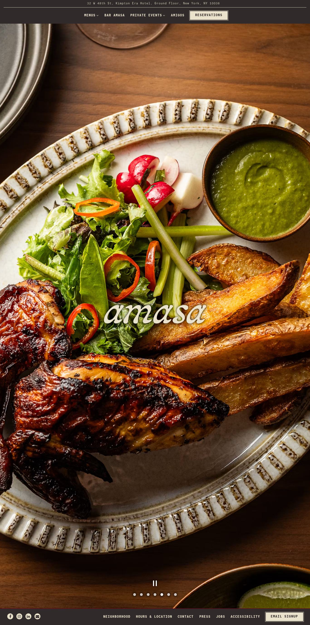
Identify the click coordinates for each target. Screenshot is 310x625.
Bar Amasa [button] (114, 15)
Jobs (220, 616)
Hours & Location (154, 616)
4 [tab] (155, 594)
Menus (91, 15)
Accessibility (245, 616)
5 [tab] (162, 594)
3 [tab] (148, 594)
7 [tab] (175, 594)
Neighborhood (116, 616)
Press (205, 616)
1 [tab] (134, 594)
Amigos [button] (178, 15)
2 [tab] (141, 594)
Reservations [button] (208, 15)
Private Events (148, 15)
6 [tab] (168, 594)
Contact (186, 616)
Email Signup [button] (284, 616)
